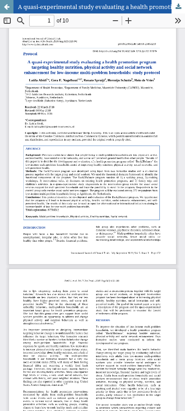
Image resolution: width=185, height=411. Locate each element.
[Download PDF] (178, 6)
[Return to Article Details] (6, 6)
